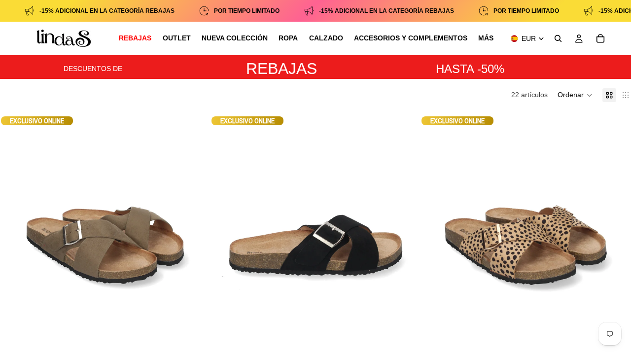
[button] (575, 95)
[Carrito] (600, 38)
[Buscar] (558, 38)
